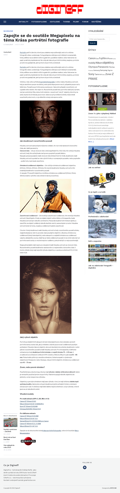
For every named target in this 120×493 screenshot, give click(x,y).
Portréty (23, 52)
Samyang (103, 70)
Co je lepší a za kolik (97, 192)
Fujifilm (103, 58)
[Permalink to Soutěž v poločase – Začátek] (10, 422)
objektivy (108, 62)
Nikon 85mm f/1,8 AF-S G (29, 418)
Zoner (108, 74)
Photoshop (90, 70)
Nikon (99, 62)
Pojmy (76, 22)
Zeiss (103, 74)
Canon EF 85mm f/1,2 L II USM (30, 424)
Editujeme (55, 22)
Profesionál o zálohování (98, 217)
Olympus (93, 67)
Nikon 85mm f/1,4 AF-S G (29, 426)
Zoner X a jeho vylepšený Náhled (102, 113)
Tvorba (66, 22)
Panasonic (103, 67)
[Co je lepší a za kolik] (102, 172)
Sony (91, 74)
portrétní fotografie (47, 82)
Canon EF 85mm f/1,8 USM (29, 416)
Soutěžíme (96, 22)
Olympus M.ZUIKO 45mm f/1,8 (30, 409)
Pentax (112, 67)
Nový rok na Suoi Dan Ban (10, 438)
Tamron (98, 74)
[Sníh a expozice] (102, 221)
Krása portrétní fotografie (51, 431)
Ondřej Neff (9, 44)
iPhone (109, 58)
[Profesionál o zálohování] (102, 196)
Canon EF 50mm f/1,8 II (28, 401)
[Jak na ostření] (102, 147)
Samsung (96, 70)
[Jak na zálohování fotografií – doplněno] (102, 245)
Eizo (97, 58)
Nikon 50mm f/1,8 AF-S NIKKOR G (32, 404)
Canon (92, 58)
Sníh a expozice (94, 241)
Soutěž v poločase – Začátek (10, 430)
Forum (85, 22)
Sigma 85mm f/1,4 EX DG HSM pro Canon (34, 421)
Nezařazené (8, 31)
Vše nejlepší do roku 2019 (9, 446)
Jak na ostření (94, 167)
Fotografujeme (39, 22)
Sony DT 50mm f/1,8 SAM (29, 406)
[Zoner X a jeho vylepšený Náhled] (102, 93)
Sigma (110, 70)
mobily (91, 62)
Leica (114, 58)
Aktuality (23, 22)
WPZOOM (113, 488)
